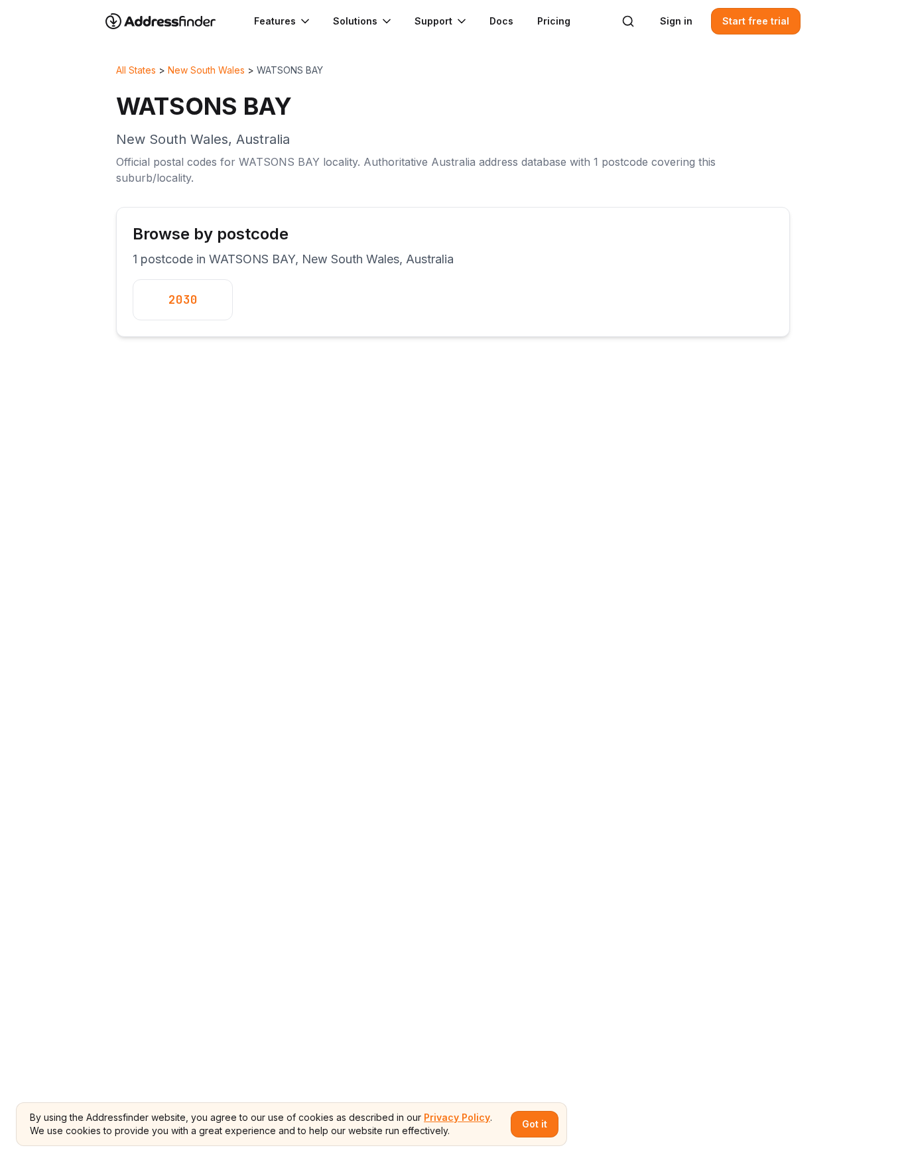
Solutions (355, 21)
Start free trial (755, 21)
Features (275, 21)
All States (136, 70)
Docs (501, 21)
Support (433, 21)
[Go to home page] (169, 21)
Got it (534, 1124)
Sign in (676, 21)
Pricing (553, 21)
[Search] (628, 21)
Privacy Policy (457, 1117)
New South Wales (206, 70)
